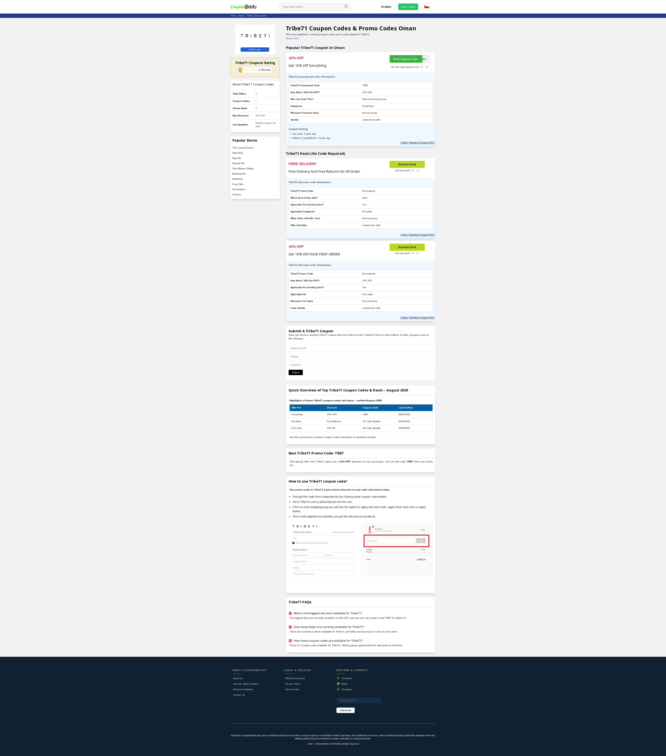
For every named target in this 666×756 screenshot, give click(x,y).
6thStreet (237, 179)
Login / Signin (408, 6)
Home (233, 16)
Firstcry (236, 194)
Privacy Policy (292, 684)
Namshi (236, 158)
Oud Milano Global (243, 168)
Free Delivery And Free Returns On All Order (324, 171)
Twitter (344, 684)
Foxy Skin (238, 184)
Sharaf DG (238, 163)
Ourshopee (238, 189)
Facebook (347, 678)
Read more (292, 38)
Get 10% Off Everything (308, 65)
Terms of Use (292, 689)
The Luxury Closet (242, 147)
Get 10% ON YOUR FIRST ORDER (314, 254)
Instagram (347, 689)
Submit (295, 372)
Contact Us (239, 695)
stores (241, 16)
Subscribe (345, 710)
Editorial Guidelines (243, 689)
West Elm (237, 152)
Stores (386, 7)
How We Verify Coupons (245, 684)
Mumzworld (238, 173)
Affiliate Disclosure (295, 678)
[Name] (346, 7)
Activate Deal (407, 164)
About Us (238, 678)
